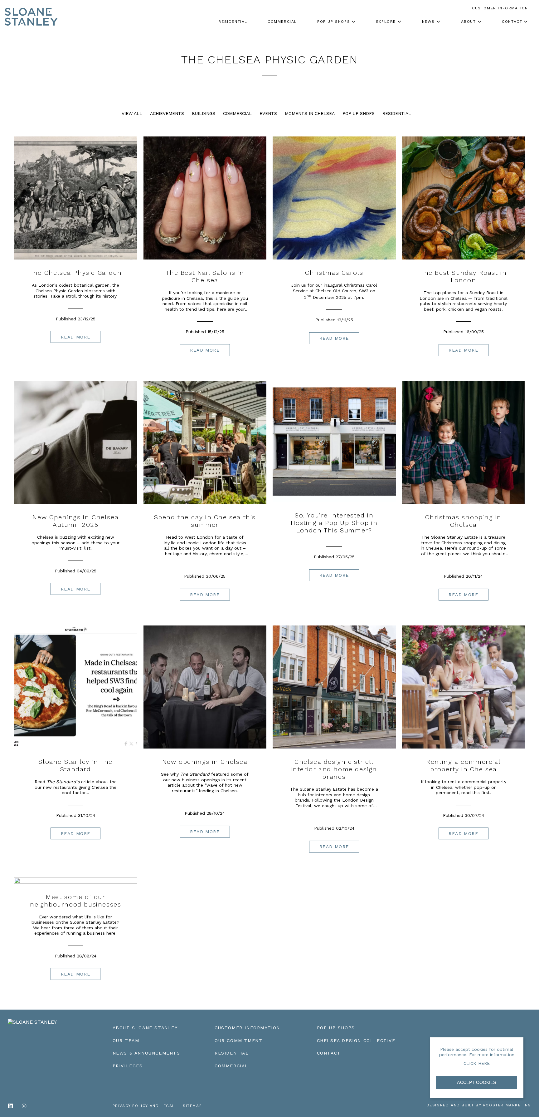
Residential (396, 113)
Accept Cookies (476, 1082)
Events (268, 113)
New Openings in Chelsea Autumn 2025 (75, 520)
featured (204, 774)
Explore (386, 21)
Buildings (203, 113)
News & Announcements (146, 1052)
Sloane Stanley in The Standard (75, 765)
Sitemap (192, 1106)
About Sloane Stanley (145, 1027)
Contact (512, 21)
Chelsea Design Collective (356, 1040)
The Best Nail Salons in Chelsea (205, 276)
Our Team (126, 1040)
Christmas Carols (334, 272)
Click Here (477, 1063)
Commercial (237, 113)
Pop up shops (333, 21)
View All (132, 113)
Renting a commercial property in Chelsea (463, 765)
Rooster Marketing (507, 1105)
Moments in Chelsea (310, 113)
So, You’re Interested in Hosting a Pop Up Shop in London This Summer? (334, 523)
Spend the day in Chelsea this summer (205, 520)
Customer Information (247, 1027)
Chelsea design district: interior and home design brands (334, 769)
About (468, 21)
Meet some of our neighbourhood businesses (75, 900)
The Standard (61, 781)
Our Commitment (238, 1040)
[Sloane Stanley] (31, 11)
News (428, 21)
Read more (75, 336)
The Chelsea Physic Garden (75, 272)
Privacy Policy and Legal (144, 1106)
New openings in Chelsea (205, 761)
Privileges (128, 1065)
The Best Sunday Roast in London (463, 276)
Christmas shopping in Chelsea (463, 520)
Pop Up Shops (358, 113)
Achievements (167, 113)
